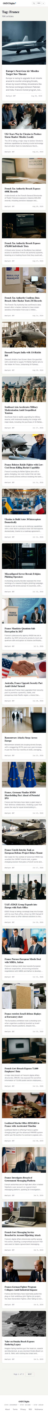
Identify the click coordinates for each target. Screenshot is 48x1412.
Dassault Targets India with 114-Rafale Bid (23, 354)
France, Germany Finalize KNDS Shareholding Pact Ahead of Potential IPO (22, 795)
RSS (39, 3)
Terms (15, 1409)
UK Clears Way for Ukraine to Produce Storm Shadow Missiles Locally (23, 135)
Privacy (23, 1409)
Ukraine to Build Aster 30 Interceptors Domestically (23, 521)
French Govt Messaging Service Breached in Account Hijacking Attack (23, 1234)
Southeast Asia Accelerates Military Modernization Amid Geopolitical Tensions (21, 410)
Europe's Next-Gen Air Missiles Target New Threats (22, 72)
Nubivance (39, 1409)
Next (30, 1374)
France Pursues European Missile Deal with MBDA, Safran (23, 961)
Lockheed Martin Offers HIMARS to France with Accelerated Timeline (22, 1124)
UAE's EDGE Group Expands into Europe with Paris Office (21, 906)
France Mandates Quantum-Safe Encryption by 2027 (20, 630)
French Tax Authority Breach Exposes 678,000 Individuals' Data (22, 245)
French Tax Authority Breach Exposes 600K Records (22, 190)
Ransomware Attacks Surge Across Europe (21, 739)
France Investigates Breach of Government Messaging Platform (20, 1179)
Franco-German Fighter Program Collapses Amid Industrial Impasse (21, 1288)
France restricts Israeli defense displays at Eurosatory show (23, 1015)
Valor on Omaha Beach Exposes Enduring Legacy (19, 1343)
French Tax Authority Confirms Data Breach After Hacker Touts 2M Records (23, 299)
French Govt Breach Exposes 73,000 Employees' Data (21, 1070)
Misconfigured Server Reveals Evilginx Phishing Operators (22, 575)
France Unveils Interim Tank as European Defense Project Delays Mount (23, 851)
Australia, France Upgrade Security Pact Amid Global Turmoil (23, 684)
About (7, 1409)
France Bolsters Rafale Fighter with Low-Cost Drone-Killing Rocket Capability (24, 466)
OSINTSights (9, 3)
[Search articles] (34, 3)
